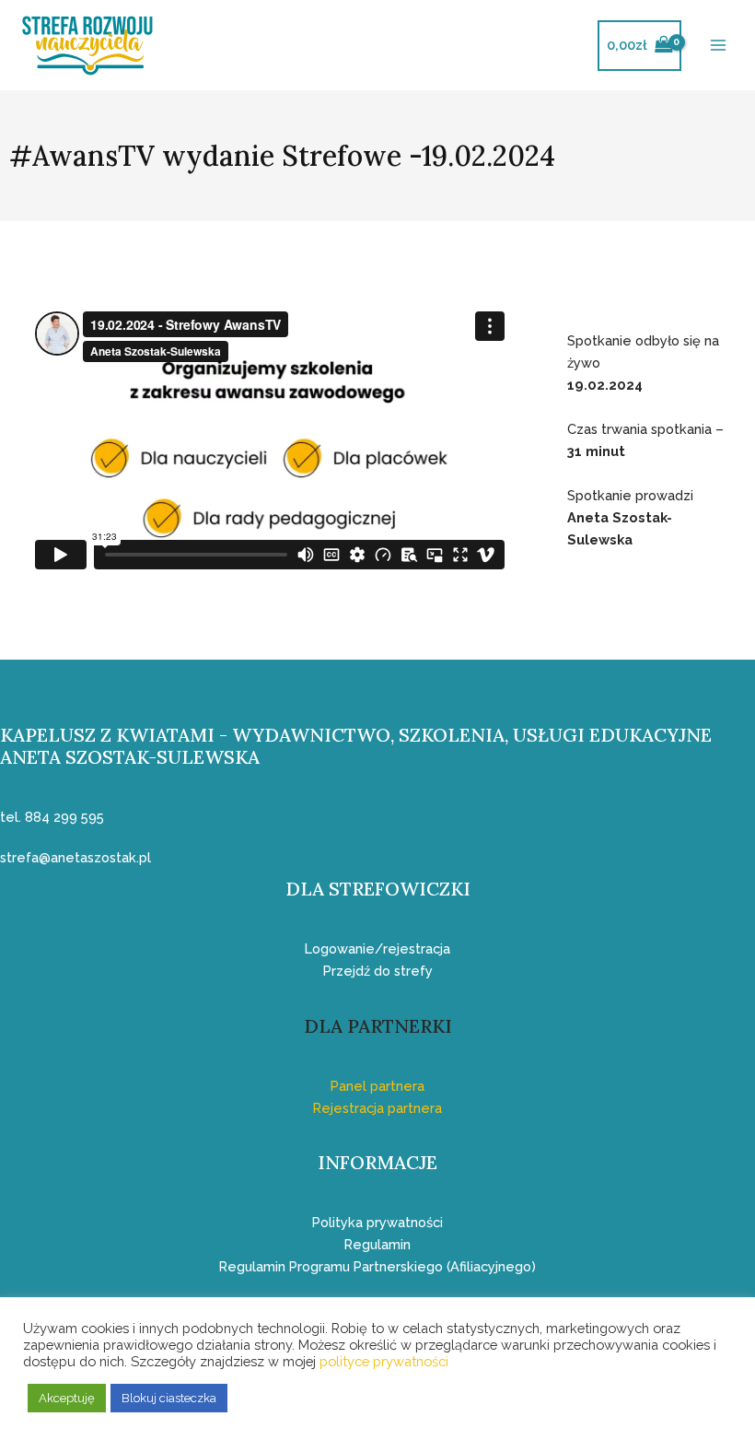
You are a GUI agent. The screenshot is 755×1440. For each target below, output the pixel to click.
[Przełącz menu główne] (718, 45)
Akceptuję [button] (67, 1398)
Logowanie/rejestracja (377, 948)
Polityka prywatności (377, 1222)
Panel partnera (377, 1086)
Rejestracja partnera (377, 1108)
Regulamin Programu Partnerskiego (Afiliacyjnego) (377, 1266)
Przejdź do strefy (378, 970)
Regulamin (377, 1244)
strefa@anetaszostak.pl (75, 857)
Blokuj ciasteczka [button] (169, 1398)
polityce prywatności (383, 1361)
